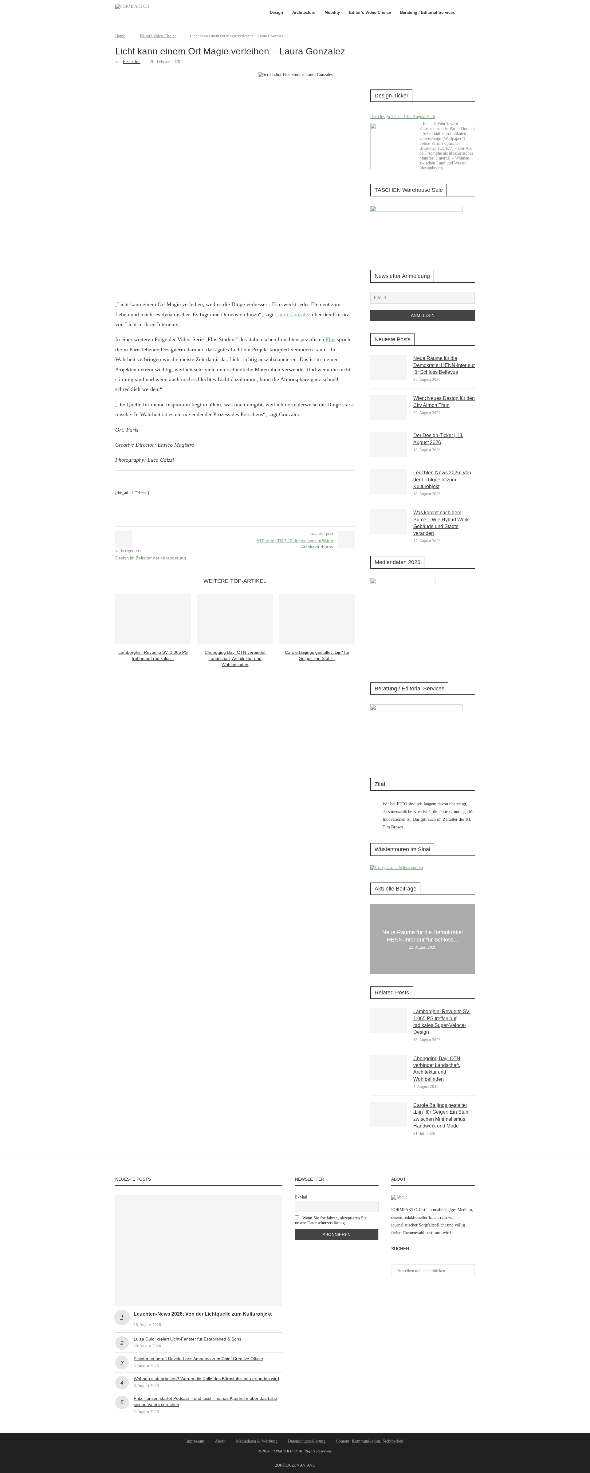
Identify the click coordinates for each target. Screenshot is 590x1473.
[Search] (472, 12)
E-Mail (301, 1197)
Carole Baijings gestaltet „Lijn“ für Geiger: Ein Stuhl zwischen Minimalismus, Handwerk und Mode (441, 1115)
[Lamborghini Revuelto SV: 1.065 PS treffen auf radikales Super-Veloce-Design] (153, 619)
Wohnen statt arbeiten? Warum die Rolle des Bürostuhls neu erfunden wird (206, 1378)
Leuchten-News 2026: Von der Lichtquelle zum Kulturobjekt (442, 479)
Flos (330, 339)
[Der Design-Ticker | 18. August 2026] (393, 146)
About (220, 1441)
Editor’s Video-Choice (370, 12)
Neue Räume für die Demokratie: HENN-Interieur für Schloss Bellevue (444, 365)
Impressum (194, 1441)
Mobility (332, 12)
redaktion (131, 61)
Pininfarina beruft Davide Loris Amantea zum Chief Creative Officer (198, 1358)
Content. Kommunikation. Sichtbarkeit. (370, 1441)
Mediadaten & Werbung (256, 1441)
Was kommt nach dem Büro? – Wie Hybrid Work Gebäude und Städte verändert (441, 523)
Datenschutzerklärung (306, 1441)
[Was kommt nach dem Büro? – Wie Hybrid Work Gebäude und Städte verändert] (388, 521)
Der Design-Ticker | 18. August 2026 (402, 116)
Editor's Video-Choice (158, 36)
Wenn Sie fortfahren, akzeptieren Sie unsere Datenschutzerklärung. (331, 1220)
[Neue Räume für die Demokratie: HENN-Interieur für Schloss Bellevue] (388, 367)
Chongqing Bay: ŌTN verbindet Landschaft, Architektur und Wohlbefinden (235, 658)
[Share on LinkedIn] (233, 519)
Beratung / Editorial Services (427, 12)
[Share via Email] (239, 519)
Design (276, 12)
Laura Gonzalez (292, 314)
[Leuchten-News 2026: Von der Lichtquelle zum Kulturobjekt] (388, 481)
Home (120, 36)
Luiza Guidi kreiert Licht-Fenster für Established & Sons (187, 1339)
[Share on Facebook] (228, 519)
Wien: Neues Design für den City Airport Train (444, 402)
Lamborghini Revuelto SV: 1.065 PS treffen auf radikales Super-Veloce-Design (441, 1022)
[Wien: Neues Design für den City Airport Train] (388, 407)
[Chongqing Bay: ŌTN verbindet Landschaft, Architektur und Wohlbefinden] (235, 619)
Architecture (303, 12)
